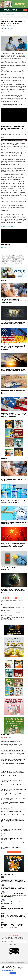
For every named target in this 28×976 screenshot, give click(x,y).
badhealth (12, 31)
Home (2, 19)
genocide (7, 32)
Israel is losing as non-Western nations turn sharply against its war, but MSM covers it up (13, 369)
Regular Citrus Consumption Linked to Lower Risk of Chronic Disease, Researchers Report (12, 843)
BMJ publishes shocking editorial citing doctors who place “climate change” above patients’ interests (13, 590)
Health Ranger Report (6, 874)
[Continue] (25, 941)
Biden (21, 31)
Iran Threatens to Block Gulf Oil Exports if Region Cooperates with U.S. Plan (11, 776)
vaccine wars (13, 261)
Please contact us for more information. (8, 619)
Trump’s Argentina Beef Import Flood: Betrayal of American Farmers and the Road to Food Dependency (12, 772)
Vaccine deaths (5, 261)
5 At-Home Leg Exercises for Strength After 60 (11, 811)
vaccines (20, 261)
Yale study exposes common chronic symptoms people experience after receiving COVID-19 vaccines (13, 301)
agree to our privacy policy (8, 970)
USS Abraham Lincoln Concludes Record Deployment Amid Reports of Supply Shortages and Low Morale (12, 749)
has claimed (23, 55)
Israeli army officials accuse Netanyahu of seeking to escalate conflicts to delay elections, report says (12, 745)
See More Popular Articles (14, 851)
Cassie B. (8, 297)
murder (15, 32)
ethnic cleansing (10, 257)
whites (11, 263)
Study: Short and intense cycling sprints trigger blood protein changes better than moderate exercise (12, 834)
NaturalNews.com (5, 247)
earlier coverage (18, 132)
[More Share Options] (11, 28)
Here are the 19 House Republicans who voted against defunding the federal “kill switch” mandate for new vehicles (14, 415)
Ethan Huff (8, 25)
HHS (10, 32)
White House (4, 263)
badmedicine (16, 31)
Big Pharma (7, 19)
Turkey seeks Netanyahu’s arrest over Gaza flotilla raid (12, 763)
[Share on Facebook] (5, 28)
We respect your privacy (14, 944)
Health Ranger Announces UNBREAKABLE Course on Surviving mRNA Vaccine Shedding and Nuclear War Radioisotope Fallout (13, 895)
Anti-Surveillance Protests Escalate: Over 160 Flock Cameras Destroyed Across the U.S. (12, 794)
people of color (19, 32)
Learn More (5, 972)
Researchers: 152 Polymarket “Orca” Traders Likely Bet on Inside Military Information (13, 799)
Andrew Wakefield (6, 31)
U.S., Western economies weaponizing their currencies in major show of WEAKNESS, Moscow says (13, 323)
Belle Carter (8, 343)
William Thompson (18, 263)
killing (12, 32)
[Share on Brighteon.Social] (2, 28)
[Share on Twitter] (8, 28)
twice (24, 32)
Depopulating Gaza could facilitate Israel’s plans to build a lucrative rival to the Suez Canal (13, 392)
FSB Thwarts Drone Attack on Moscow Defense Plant (12, 741)
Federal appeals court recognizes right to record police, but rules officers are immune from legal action (13, 760)
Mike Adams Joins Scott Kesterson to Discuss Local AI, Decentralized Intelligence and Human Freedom (13, 888)
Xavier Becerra (5, 265)
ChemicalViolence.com (8, 226)
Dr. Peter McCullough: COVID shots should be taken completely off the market (13, 501)
